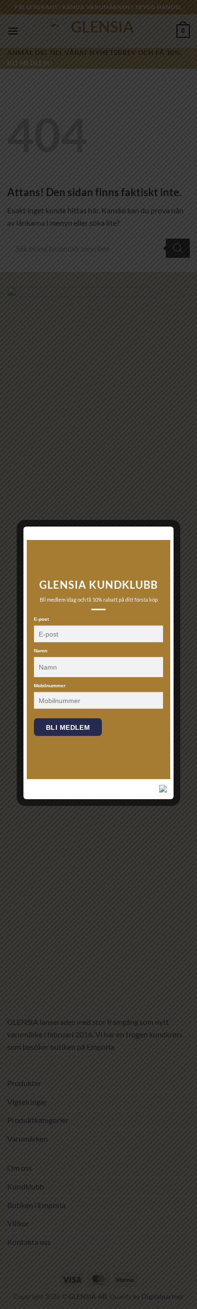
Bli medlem (68, 727)
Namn (40, 650)
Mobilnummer (50, 685)
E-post (41, 619)
